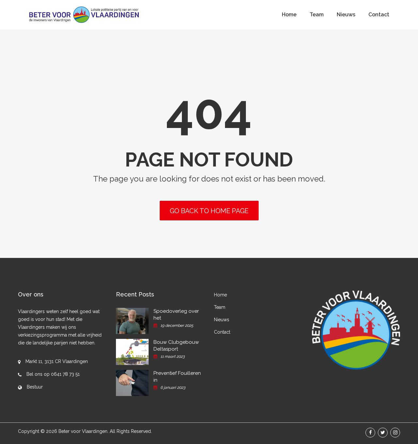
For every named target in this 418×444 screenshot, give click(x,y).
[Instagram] (395, 432)
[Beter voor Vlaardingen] (84, 15)
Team (317, 14)
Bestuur (35, 386)
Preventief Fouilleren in (177, 376)
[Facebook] (370, 432)
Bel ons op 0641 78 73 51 (53, 374)
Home (289, 14)
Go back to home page (209, 211)
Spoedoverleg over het (176, 314)
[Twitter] (383, 432)
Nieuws (346, 14)
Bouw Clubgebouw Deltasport (176, 345)
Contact (378, 14)
